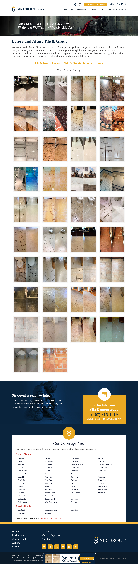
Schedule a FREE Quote (95, 4)
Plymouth (74, 502)
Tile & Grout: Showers (78, 63)
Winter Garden (103, 490)
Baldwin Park (23, 474)
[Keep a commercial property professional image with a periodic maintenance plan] (83, 239)
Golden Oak (49, 483)
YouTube (63, 546)
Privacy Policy (27, 558)
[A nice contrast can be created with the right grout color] (26, 299)
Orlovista (74, 490)
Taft (99, 474)
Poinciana (74, 510)
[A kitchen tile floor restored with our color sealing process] (112, 269)
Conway (48, 458)
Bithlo (20, 486)
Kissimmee (49, 513)
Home (15, 531)
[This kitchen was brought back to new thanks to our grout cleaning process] (83, 329)
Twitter (56, 546)
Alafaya (21, 458)
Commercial (81, 9)
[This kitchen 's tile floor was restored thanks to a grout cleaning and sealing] (112, 149)
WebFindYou (122, 558)
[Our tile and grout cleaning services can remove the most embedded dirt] (55, 299)
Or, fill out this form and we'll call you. (104, 418)
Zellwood (101, 496)
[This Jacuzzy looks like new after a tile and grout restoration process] (112, 179)
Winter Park (102, 493)
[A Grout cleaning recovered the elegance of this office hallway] (83, 149)
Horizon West (50, 496)
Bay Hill (21, 477)
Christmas (21, 490)
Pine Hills (74, 499)
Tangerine (101, 477)
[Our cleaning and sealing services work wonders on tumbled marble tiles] (112, 299)
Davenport (22, 513)
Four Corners (49, 480)
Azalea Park (22, 471)
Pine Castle (75, 496)
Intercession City (51, 510)
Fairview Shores (50, 474)
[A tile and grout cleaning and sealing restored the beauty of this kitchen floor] (55, 149)
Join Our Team (50, 538)
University (101, 483)
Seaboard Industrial (105, 464)
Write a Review (75, 4)
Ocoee (73, 483)
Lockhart (74, 471)
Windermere (102, 486)
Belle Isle (21, 483)
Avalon (20, 468)
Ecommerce (112, 558)
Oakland (74, 480)
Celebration (22, 510)
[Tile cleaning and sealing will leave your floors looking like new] (112, 329)
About (100, 9)
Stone (100, 63)
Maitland (74, 474)
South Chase (102, 468)
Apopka (21, 464)
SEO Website (104, 558)
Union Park (102, 480)
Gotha (47, 486)
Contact (122, 9)
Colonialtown (23, 502)
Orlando (74, 486)
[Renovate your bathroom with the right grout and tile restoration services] (26, 360)
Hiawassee (48, 490)
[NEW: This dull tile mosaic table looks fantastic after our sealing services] (112, 118)
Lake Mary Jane (77, 464)
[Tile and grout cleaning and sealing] (83, 269)
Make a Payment (51, 535)
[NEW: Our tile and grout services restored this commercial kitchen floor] (26, 88)
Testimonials (111, 9)
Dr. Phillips (49, 461)
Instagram (44, 546)
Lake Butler (75, 458)
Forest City (49, 477)
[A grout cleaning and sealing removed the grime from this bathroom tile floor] (112, 209)
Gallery (92, 9)
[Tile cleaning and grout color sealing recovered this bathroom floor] (26, 269)
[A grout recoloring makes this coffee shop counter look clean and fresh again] (83, 179)
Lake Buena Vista (51, 502)
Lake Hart (74, 461)
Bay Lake (21, 480)
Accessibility (15, 558)
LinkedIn (69, 546)
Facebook (50, 546)
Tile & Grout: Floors (47, 63)
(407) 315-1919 (118, 4)
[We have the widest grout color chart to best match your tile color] (26, 329)
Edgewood (48, 471)
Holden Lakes (50, 493)
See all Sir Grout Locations (51, 518)
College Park (22, 499)
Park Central (75, 493)
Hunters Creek (50, 499)
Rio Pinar (101, 458)
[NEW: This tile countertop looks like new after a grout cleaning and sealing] (26, 118)
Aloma (20, 461)
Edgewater (48, 468)
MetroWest (75, 477)
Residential (68, 9)
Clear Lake (22, 496)
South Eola (102, 471)
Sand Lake (101, 461)
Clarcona (21, 493)
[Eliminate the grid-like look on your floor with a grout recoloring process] (55, 329)
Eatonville (48, 464)
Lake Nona (75, 468)
